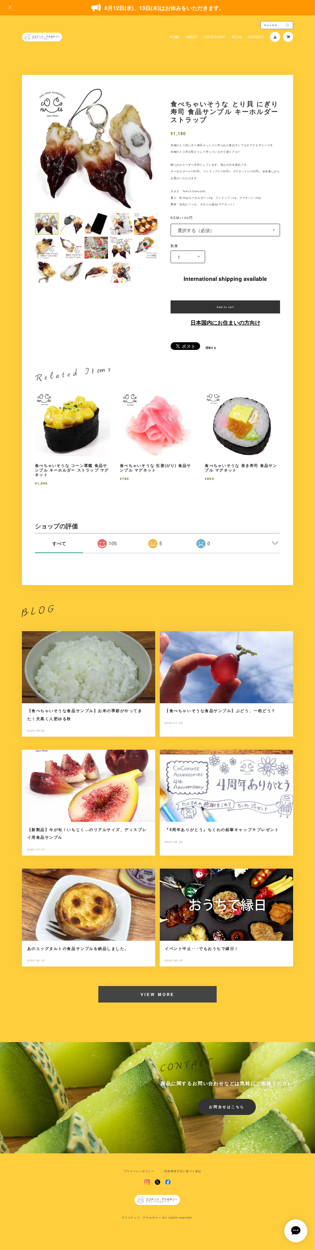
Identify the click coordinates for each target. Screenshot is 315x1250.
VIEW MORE (158, 994)
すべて (59, 543)
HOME (174, 37)
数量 (175, 245)
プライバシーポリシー (139, 1171)
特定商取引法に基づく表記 (182, 1171)
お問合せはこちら (227, 1106)
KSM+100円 (182, 217)
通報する (211, 347)
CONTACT (256, 37)
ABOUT (191, 37)
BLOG (237, 37)
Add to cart (225, 307)
